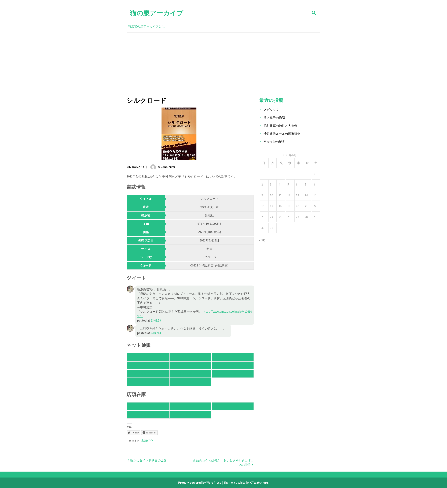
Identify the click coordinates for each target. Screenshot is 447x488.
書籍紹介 (147, 441)
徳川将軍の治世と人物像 (280, 126)
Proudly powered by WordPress (200, 483)
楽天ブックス (190, 357)
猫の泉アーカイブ (156, 13)
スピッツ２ (271, 110)
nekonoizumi (166, 167)
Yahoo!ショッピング (148, 365)
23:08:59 (156, 320)
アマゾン (148, 357)
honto (190, 365)
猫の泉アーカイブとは (149, 26)
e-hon (233, 373)
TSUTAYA (190, 382)
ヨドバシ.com (233, 365)
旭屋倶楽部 (148, 414)
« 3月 (262, 240)
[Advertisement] (223, 64)
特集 (131, 26)
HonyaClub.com (190, 373)
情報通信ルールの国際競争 (282, 134)
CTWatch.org (259, 483)
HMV (148, 382)
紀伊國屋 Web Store (147, 373)
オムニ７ (233, 357)
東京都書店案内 (190, 414)
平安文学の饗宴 (274, 142)
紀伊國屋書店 (148, 406)
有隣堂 (190, 406)
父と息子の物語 (274, 118)
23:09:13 (156, 333)
